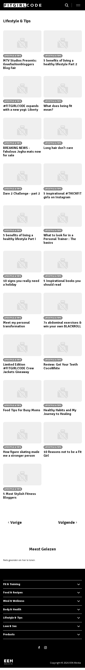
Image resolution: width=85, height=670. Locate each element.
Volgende (66, 522)
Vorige (16, 522)
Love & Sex (10, 626)
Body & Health (12, 609)
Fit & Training (11, 584)
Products (9, 634)
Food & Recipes (13, 592)
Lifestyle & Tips (12, 617)
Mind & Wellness (13, 601)
